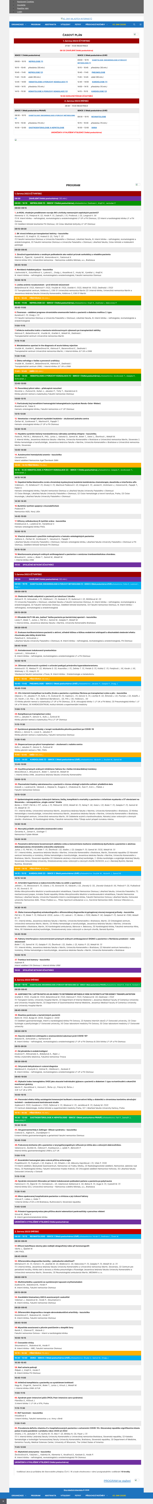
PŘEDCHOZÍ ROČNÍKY (95, 24)
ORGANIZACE (18, 24)
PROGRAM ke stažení (117, 1480)
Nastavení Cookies (25, 2)
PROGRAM (35, 24)
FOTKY (78, 24)
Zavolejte (21, 5)
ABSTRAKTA (50, 24)
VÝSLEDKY (65, 24)
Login (19, 12)
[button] (134, 24)
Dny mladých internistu (73, 1490)
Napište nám (23, 8)
